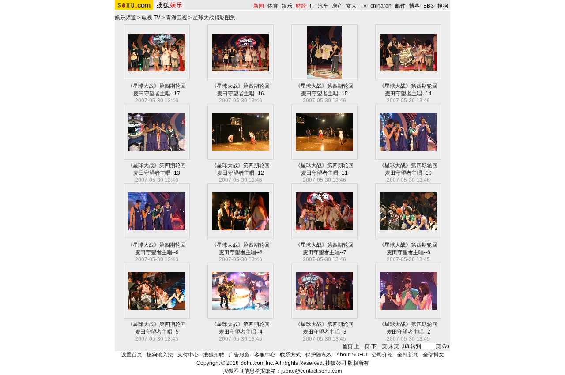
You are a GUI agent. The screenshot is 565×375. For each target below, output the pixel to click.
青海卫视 (176, 18)
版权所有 (358, 363)
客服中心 (264, 355)
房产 (337, 6)
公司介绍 (382, 355)
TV (363, 6)
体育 (272, 6)
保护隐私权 (318, 355)
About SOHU (351, 355)
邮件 (400, 6)
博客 (414, 6)
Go (445, 346)
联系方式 (290, 355)
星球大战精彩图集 (214, 18)
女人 (351, 6)
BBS (428, 6)
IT (312, 6)
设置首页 (131, 355)
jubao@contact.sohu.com (311, 371)
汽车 (323, 6)
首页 (347, 346)
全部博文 (433, 355)
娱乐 (287, 6)
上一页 (362, 346)
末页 (393, 346)
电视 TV (151, 18)
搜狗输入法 (160, 355)
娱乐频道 (125, 18)
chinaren (381, 6)
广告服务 (239, 355)
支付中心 (188, 355)
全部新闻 (407, 355)
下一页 (379, 346)
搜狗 (442, 6)
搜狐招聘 (213, 355)
